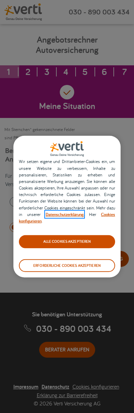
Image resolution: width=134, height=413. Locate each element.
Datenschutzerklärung (64, 214)
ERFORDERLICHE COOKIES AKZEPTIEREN (67, 265)
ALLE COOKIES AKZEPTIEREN (67, 241)
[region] (67, 206)
